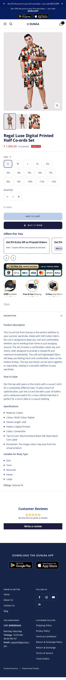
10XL (30, 181)
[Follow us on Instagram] (46, 597)
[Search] (11, 24)
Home (7, 594)
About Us (8, 599)
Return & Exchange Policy (49, 642)
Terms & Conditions (46, 636)
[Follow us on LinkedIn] (39, 604)
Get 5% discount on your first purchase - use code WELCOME (33, 3)
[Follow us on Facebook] (39, 597)
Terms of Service (44, 653)
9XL (19, 181)
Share (7, 304)
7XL (50, 172)
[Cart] (60, 24)
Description (10, 315)
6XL (40, 172)
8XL (8, 181)
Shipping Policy (44, 625)
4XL (19, 172)
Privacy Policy (43, 630)
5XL (29, 172)
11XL (42, 181)
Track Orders (42, 658)
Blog (6, 611)
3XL (8, 172)
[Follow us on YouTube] (53, 597)
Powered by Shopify (30, 668)
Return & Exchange (46, 647)
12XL (53, 181)
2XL (47, 163)
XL (37, 163)
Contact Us (9, 605)
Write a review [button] (33, 526)
